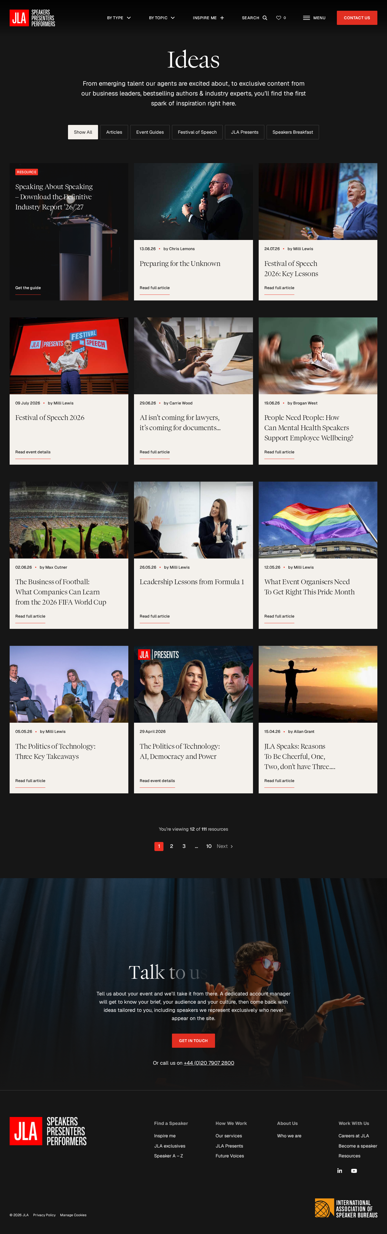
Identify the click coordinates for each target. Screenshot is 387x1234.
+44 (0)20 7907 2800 (209, 1063)
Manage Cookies (73, 1215)
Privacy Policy (44, 1215)
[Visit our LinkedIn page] (339, 1171)
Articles (114, 132)
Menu (322, 14)
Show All (83, 132)
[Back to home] (32, 18)
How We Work (231, 1123)
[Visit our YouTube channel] (354, 1171)
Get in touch (193, 1040)
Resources (349, 1156)
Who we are (289, 1136)
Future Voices (230, 1156)
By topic (163, 14)
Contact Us (357, 17)
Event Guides (150, 132)
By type (121, 14)
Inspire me (207, 14)
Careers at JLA (354, 1136)
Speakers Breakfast (293, 132)
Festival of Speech (197, 132)
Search (256, 14)
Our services (229, 1136)
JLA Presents (244, 132)
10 (209, 846)
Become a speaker (358, 1146)
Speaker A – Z (168, 1156)
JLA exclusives (169, 1146)
